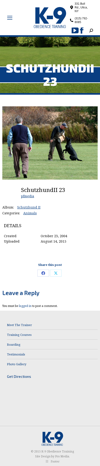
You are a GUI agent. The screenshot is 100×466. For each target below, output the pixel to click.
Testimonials (16, 354)
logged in (25, 306)
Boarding (13, 344)
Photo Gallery (16, 364)
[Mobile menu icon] (10, 18)
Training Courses (19, 335)
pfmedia (27, 196)
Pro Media (62, 456)
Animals (30, 213)
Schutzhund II (28, 207)
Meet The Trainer (19, 325)
